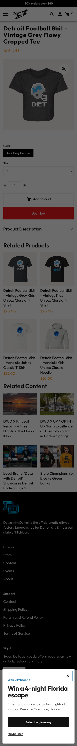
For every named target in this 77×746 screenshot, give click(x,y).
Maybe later (15, 734)
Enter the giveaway (38, 722)
